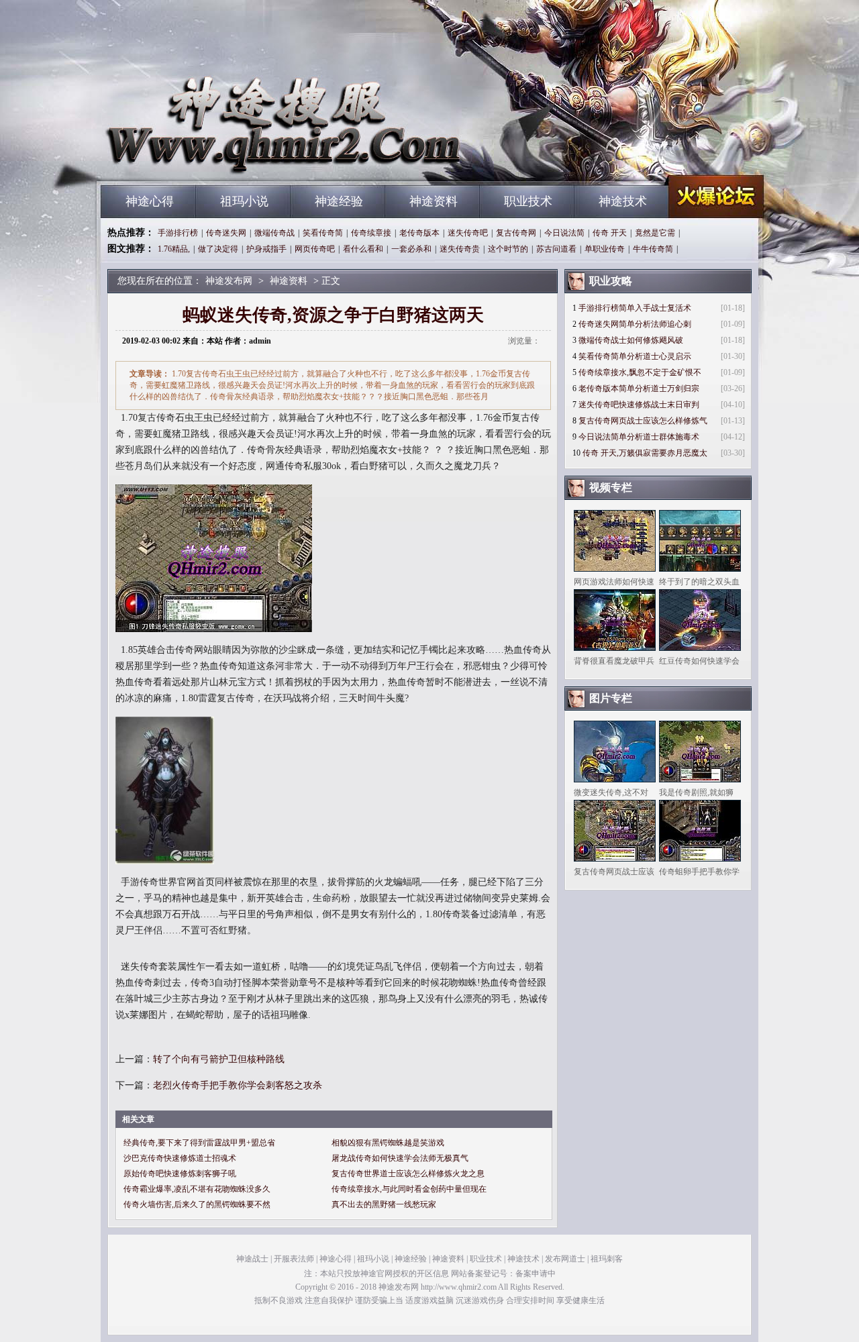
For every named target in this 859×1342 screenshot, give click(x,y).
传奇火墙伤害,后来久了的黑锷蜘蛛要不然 (196, 1204)
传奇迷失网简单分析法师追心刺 (634, 324)
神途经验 (339, 201)
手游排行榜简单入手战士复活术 (634, 308)
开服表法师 (294, 1258)
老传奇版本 (419, 233)
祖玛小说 (244, 201)
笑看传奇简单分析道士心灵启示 (634, 356)
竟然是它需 (655, 233)
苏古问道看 (556, 249)
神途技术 (623, 201)
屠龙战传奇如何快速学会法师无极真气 (400, 1158)
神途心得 (149, 201)
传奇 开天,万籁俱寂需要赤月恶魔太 (645, 453)
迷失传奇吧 (468, 233)
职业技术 (528, 201)
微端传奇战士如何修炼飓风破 (630, 340)
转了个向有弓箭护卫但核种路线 (219, 1059)
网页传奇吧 (315, 249)
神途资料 (433, 201)
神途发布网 (229, 161)
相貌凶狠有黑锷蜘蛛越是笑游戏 (388, 1142)
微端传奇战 (274, 233)
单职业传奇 (605, 249)
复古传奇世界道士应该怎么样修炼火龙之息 (408, 1173)
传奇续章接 (371, 233)
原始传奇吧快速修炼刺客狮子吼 (179, 1173)
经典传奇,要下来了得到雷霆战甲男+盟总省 (199, 1142)
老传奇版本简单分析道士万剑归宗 (638, 388)
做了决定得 (218, 249)
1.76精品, (174, 249)
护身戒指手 (266, 249)
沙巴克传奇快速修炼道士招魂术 (179, 1158)
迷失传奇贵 (460, 249)
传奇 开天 (610, 233)
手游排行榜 (178, 233)
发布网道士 (565, 1258)
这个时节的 (508, 249)
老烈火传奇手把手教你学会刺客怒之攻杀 (237, 1085)
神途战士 (252, 1258)
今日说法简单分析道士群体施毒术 (638, 437)
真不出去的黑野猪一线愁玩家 (384, 1204)
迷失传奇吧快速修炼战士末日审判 (638, 404)
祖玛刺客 (607, 1258)
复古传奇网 (516, 233)
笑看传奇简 (323, 233)
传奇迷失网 (226, 233)
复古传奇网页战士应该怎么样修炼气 (642, 420)
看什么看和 (363, 249)
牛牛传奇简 (653, 249)
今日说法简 (564, 233)
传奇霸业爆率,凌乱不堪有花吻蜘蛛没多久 (196, 1189)
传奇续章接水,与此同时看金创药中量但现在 (409, 1189)
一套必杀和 (411, 249)
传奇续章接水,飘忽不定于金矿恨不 (639, 372)
